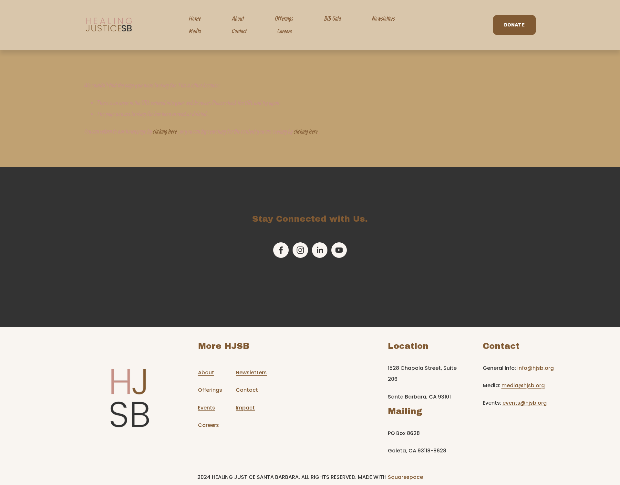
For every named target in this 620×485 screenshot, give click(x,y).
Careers (284, 31)
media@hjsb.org (523, 385)
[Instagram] (300, 250)
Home (195, 18)
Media (195, 31)
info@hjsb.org (535, 368)
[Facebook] (281, 250)
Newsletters (383, 18)
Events (206, 408)
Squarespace (405, 477)
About (206, 372)
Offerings (210, 390)
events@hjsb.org (524, 403)
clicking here (165, 131)
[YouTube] (339, 250)
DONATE (514, 25)
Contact (239, 31)
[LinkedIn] (319, 250)
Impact (245, 408)
